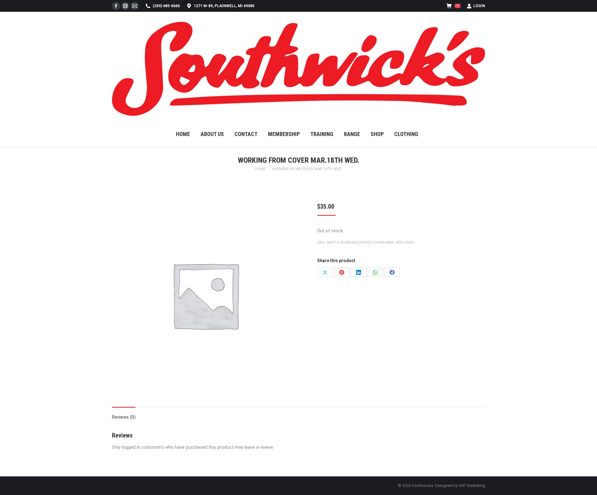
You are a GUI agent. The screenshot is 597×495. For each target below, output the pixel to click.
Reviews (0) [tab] (124, 417)
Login (479, 6)
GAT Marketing (472, 485)
